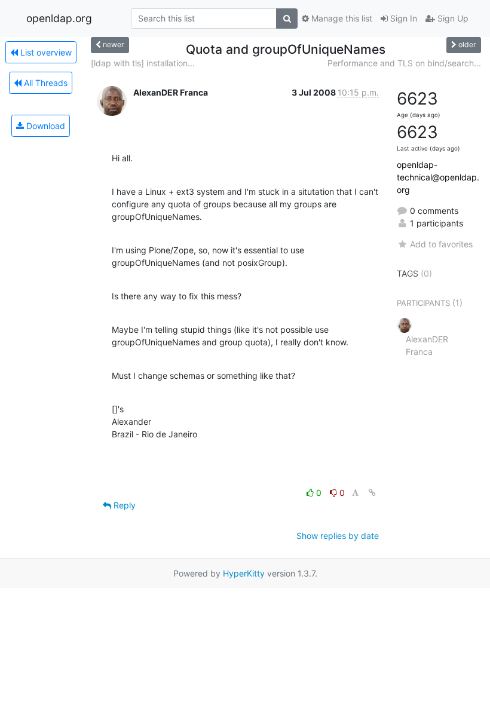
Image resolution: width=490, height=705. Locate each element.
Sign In (402, 18)
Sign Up (451, 18)
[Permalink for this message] (372, 492)
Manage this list (340, 18)
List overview (45, 52)
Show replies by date (337, 536)
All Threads (45, 83)
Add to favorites (441, 244)
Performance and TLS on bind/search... (404, 63)
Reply (123, 505)
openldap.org (59, 18)
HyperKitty (244, 573)
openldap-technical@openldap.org (438, 177)
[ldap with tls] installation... (143, 63)
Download (44, 126)
